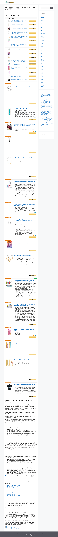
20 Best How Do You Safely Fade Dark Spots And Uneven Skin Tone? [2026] (46, 95)
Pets (41, 67)
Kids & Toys (43, 60)
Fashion (42, 40)
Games (42, 50)
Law (41, 63)
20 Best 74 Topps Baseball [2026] (11, 527)
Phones (42, 69)
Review (42, 70)
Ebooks (42, 34)
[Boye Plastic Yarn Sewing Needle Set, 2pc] (9, 24)
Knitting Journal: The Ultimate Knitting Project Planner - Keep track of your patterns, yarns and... (24, 243)
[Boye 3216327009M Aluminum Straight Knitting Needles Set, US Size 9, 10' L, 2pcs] (9, 45)
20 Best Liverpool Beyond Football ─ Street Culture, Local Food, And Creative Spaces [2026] (47, 99)
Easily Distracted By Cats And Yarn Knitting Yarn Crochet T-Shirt (25, 385)
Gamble (42, 47)
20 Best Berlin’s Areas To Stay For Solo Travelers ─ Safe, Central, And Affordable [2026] (46, 108)
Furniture (42, 46)
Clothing (42, 31)
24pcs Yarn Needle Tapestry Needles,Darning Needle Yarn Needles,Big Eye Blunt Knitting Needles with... (24, 182)
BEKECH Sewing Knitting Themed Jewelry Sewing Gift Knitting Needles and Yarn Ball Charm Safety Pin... (24, 220)
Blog (41, 23)
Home (42, 57)
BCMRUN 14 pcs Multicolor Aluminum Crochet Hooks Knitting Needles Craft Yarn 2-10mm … (23, 343)
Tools (42, 82)
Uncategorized (43, 85)
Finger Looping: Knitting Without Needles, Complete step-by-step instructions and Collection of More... (24, 125)
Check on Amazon (33, 24)
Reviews (7, 526)
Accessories (43, 16)
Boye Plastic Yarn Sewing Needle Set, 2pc (17, 24)
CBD (41, 30)
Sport (42, 75)
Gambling (42, 49)
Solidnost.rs (30, 535)
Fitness (42, 43)
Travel (42, 83)
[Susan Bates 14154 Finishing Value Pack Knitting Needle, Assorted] (9, 68)
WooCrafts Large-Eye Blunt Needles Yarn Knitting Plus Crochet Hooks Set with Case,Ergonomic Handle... (24, 281)
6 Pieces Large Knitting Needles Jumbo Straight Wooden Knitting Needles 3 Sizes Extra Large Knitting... (24, 360)
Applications (43, 17)
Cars (41, 27)
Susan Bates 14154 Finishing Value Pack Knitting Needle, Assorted (24, 330)
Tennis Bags (43, 79)
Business (42, 24)
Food (42, 44)
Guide (42, 53)
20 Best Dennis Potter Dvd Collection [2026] (12, 528)
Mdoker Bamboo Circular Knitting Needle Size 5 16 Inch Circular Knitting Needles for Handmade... (24, 158)
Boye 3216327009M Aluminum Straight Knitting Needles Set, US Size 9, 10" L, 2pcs (24, 205)
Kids (41, 59)
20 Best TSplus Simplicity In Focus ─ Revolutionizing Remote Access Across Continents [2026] (47, 119)
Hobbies (42, 56)
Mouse (42, 66)
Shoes (42, 73)
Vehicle (42, 86)
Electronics (43, 37)
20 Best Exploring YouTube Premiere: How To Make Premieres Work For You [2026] (47, 123)
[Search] (51, 8)
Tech (42, 76)
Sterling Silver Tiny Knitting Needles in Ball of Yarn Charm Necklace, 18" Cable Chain (24, 138)
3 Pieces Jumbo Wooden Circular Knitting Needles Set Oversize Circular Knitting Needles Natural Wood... (24, 256)
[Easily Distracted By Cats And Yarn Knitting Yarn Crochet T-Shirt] (9, 79)
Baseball (42, 20)
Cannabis (42, 26)
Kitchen (42, 62)
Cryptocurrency (43, 33)
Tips (41, 80)
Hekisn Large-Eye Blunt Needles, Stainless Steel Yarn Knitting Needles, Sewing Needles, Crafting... (23, 85)
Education (42, 36)
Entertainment (43, 39)
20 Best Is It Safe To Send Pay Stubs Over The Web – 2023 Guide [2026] (46, 102)
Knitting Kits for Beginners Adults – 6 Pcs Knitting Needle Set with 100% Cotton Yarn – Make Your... (24, 305)
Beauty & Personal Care (45, 21)
